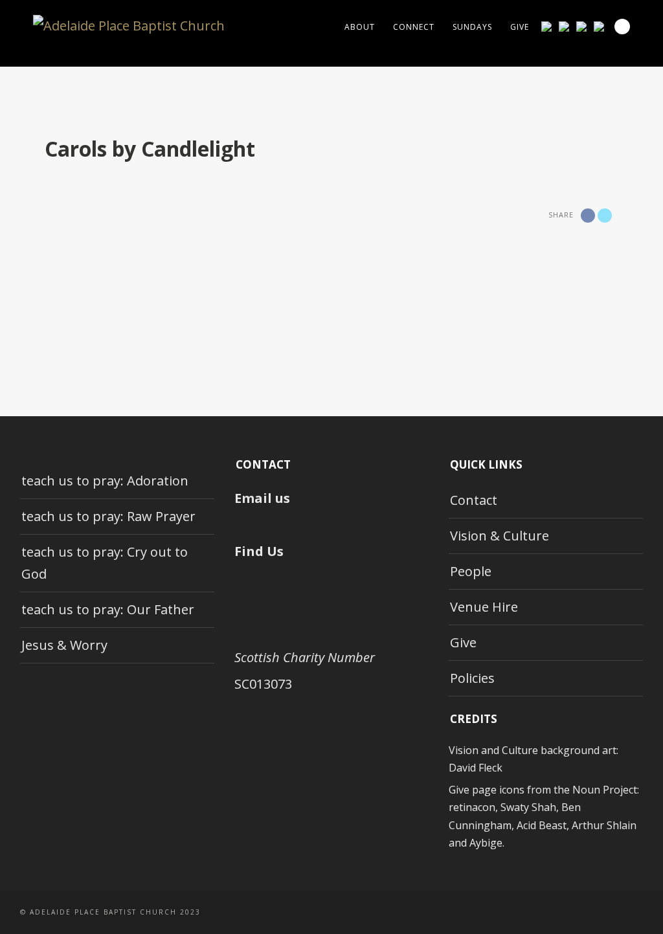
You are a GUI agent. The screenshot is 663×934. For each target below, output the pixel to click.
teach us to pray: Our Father (107, 609)
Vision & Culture (499, 535)
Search (622, 26)
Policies (472, 678)
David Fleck (475, 768)
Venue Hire (484, 607)
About (359, 26)
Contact (473, 500)
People (470, 571)
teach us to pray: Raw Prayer (108, 516)
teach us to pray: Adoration (104, 480)
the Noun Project (595, 790)
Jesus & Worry (64, 645)
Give (519, 26)
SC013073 (263, 684)
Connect (413, 26)
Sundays (472, 26)
